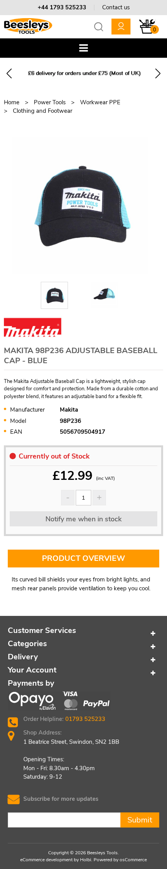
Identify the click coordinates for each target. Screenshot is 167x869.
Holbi (85, 860)
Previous (9, 73)
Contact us (116, 7)
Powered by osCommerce (120, 860)
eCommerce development (46, 860)
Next (158, 73)
